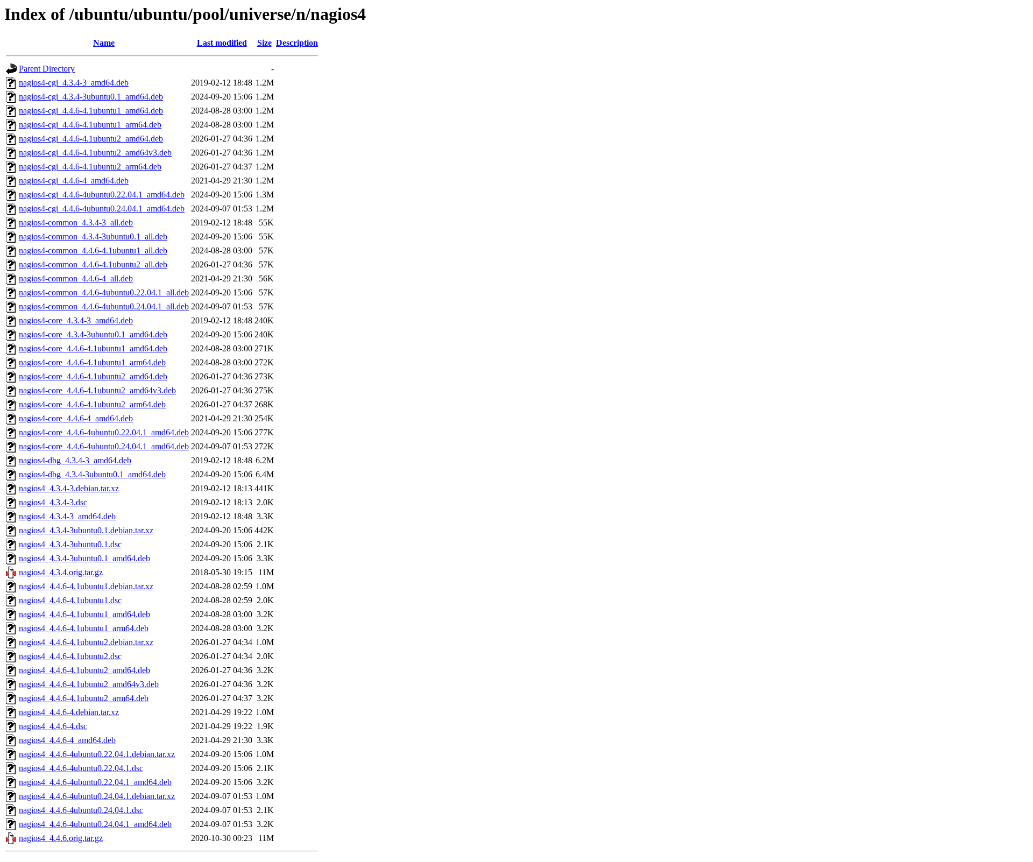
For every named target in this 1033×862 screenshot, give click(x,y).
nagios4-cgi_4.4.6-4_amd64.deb (74, 180)
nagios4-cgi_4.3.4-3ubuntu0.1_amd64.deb (91, 96)
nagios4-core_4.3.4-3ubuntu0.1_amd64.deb (93, 334)
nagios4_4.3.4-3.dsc (53, 502)
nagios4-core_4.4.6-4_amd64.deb (76, 418)
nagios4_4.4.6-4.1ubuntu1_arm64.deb (83, 628)
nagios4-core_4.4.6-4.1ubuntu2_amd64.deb (93, 376)
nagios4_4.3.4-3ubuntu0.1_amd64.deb (84, 558)
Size (264, 42)
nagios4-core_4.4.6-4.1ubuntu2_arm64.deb (92, 404)
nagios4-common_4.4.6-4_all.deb (76, 278)
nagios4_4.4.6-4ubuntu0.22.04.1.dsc (81, 768)
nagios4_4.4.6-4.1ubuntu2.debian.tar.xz (86, 642)
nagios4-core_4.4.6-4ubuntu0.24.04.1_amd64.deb (104, 446)
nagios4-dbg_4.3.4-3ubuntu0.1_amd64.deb (92, 474)
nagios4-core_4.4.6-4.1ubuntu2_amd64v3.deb (97, 390)
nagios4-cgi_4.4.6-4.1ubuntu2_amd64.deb (91, 138)
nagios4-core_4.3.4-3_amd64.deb (76, 320)
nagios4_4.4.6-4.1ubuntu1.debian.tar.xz (86, 586)
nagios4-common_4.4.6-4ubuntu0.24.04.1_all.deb (104, 306)
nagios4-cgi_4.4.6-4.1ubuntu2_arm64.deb (90, 166)
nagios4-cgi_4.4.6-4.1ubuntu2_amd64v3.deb (95, 152)
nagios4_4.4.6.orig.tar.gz (61, 838)
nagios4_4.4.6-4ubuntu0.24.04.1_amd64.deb (95, 824)
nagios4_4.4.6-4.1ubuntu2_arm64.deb (83, 698)
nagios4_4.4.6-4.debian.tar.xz (69, 712)
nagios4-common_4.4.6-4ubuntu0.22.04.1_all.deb (104, 292)
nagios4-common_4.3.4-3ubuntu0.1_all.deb (93, 236)
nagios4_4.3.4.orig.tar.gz (61, 572)
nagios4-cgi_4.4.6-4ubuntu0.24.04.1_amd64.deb (102, 208)
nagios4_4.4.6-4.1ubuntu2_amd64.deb (84, 670)
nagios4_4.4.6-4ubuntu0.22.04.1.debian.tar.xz (97, 754)
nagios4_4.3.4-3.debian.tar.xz (69, 488)
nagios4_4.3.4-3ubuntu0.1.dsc (70, 544)
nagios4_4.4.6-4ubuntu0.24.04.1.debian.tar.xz (97, 796)
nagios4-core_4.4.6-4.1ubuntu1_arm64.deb (92, 362)
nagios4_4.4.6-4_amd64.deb (67, 740)
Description (297, 42)
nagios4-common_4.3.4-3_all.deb (76, 222)
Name (104, 42)
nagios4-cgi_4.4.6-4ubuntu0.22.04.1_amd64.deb (102, 194)
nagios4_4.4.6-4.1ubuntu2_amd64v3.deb (89, 684)
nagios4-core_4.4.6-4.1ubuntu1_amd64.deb (93, 348)
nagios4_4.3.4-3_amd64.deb (67, 516)
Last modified (222, 42)
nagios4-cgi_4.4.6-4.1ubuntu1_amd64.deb (91, 110)
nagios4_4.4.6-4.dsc (53, 726)
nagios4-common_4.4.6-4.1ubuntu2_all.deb (93, 264)
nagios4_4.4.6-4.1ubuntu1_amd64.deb (84, 614)
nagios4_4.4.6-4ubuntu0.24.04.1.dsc (81, 810)
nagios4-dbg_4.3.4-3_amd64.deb (75, 460)
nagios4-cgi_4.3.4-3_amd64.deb (74, 82)
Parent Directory (47, 68)
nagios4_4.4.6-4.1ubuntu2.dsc (70, 656)
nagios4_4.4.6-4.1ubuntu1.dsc (70, 600)
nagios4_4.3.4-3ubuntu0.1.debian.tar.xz (86, 530)
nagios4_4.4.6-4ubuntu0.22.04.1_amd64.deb (95, 782)
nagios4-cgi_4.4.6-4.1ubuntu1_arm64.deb (90, 124)
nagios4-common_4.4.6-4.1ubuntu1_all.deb (93, 250)
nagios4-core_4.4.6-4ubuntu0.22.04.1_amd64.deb (104, 432)
